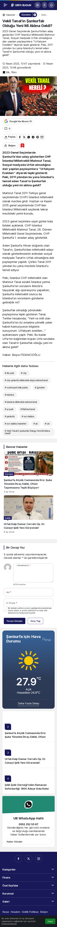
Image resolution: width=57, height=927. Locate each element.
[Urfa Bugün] (21, 4)
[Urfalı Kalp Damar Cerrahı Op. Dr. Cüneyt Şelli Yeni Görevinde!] (28, 514)
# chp (23, 373)
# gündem (40, 387)
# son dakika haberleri (15, 423)
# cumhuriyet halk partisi (16, 387)
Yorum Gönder (14, 621)
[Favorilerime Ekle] (22, 145)
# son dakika (28, 416)
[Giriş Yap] (44, 5)
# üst (47, 423)
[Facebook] (18, 858)
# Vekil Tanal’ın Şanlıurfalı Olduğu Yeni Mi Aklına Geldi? (27, 432)
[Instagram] (38, 858)
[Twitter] (28, 858)
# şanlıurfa (10, 416)
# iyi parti (9, 409)
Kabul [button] (50, 921)
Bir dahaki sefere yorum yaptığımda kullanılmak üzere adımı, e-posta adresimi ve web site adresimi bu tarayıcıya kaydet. (30, 610)
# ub (35, 423)
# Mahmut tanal (27, 409)
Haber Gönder (14, 841)
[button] (37, 5)
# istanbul (9, 394)
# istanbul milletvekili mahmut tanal (21, 402)
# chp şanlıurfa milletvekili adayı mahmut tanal (26, 380)
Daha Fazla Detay (28, 703)
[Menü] (5, 5)
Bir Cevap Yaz (15, 547)
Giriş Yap (35, 621)
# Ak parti (9, 373)
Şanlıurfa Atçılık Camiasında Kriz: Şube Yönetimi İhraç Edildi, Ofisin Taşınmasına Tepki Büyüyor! (25, 736)
